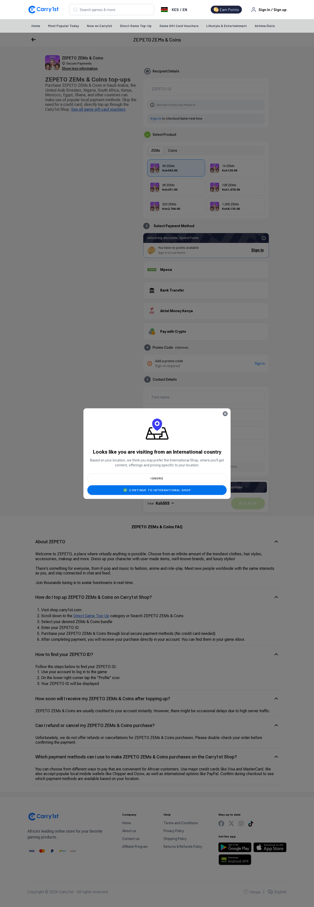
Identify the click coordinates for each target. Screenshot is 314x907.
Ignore (157, 478)
